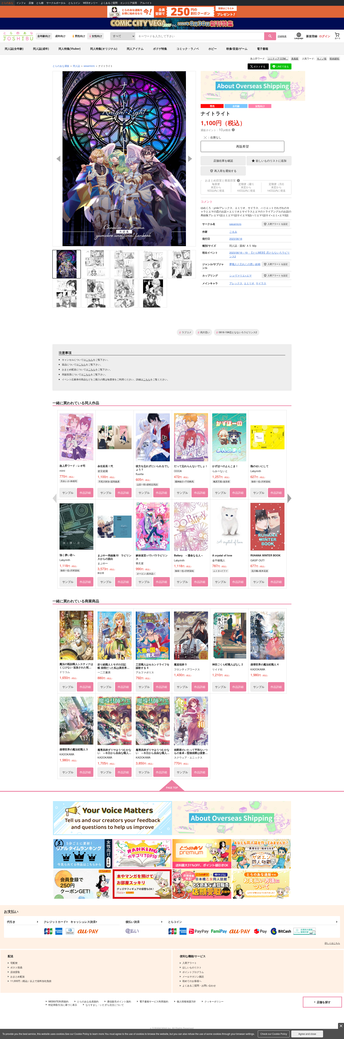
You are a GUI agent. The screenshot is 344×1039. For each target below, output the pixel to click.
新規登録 (311, 36)
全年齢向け (43, 36)
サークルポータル (55, 3)
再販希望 (242, 146)
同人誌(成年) (41, 49)
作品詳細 (85, 493)
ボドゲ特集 (160, 49)
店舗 (31, 3)
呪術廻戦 (334, 58)
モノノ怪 (321, 58)
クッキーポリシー (214, 1001)
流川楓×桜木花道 (259, 570)
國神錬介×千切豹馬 (184, 481)
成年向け (60, 36)
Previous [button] (58, 159)
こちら (89, 359)
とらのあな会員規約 (88, 1001)
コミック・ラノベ (188, 49)
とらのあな (7, 3)
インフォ (21, 3)
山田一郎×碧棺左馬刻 (147, 484)
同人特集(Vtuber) (70, 49)
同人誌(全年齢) (14, 49)
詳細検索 (282, 36)
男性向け (80, 36)
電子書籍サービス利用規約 (154, 1001)
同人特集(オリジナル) (103, 49)
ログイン (324, 36)
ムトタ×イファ (220, 570)
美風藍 (294, 58)
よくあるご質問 (109, 3)
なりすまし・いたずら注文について (105, 1004)
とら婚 (39, 3)
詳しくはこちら (332, 943)
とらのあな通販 (61, 65)
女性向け (97, 36)
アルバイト (146, 3)
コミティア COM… (278, 58)
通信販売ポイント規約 (119, 1001)
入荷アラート (278, 223)
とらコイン (74, 3)
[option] (124, 158)
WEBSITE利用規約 (58, 1001)
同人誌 (76, 65)
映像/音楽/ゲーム (236, 49)
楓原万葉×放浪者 (221, 481)
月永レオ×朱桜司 (69, 481)
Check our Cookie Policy (273, 1033)
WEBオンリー (90, 3)
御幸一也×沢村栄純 (260, 481)
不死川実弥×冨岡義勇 (109, 481)
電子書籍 (262, 49)
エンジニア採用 (128, 3)
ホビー (212, 49)
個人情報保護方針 (186, 1001)
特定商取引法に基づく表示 (62, 1004)
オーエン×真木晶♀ (146, 573)
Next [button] (190, 159)
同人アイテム (135, 49)
